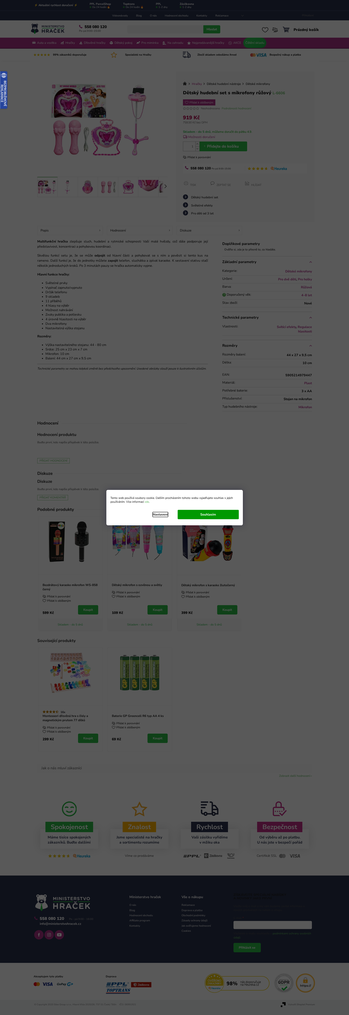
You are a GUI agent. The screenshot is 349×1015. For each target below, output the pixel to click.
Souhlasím (208, 514)
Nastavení (160, 514)
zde (147, 502)
